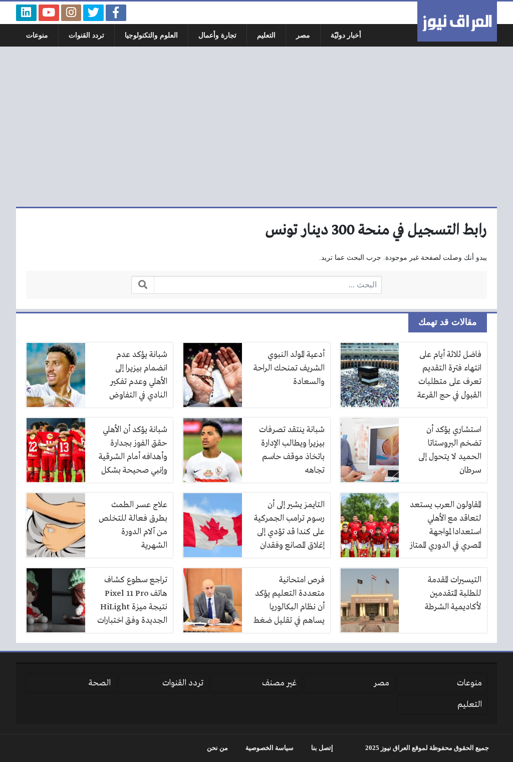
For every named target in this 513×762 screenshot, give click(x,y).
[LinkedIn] (26, 13)
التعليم (266, 35)
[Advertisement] (256, 127)
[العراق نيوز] (457, 22)
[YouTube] (49, 13)
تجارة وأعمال (217, 35)
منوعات (37, 35)
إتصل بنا (322, 747)
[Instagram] (71, 13)
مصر (303, 35)
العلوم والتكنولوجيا (151, 35)
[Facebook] (116, 13)
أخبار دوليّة (346, 35)
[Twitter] (93, 13)
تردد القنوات (86, 35)
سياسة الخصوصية (269, 747)
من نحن (217, 747)
